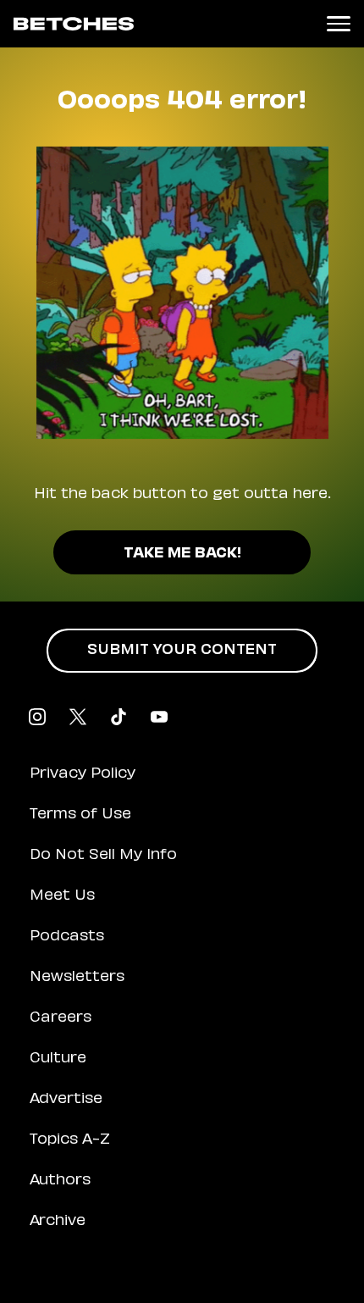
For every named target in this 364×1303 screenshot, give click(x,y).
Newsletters (77, 977)
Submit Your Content (182, 650)
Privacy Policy (82, 774)
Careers (60, 1018)
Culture (58, 1059)
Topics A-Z (70, 1140)
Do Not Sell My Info (103, 855)
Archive (57, 1221)
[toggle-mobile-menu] (338, 24)
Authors (60, 1181)
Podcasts (67, 937)
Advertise (66, 1099)
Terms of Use (80, 815)
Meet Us (62, 896)
